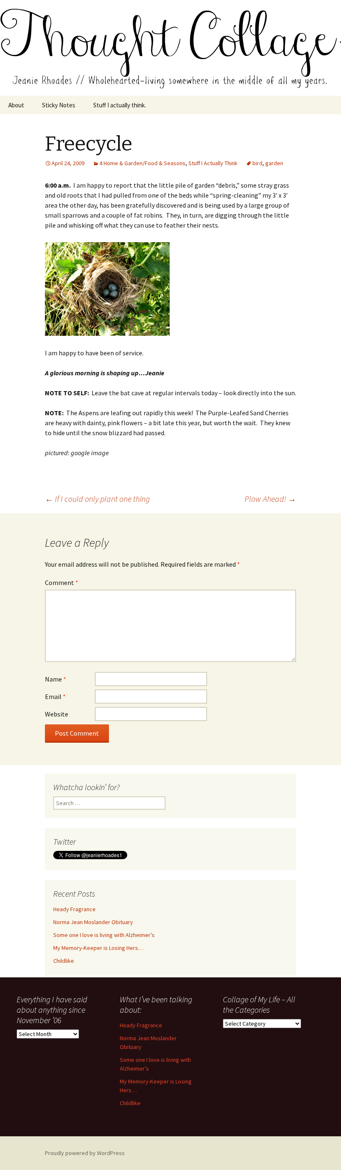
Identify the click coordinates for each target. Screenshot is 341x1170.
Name (55, 679)
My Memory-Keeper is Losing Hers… (98, 948)
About (16, 105)
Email (55, 696)
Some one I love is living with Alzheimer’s (104, 935)
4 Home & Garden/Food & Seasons (142, 163)
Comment (61, 582)
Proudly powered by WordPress (85, 1153)
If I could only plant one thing (97, 498)
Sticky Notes (58, 105)
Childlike (63, 960)
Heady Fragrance (74, 909)
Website (56, 714)
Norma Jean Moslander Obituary (93, 922)
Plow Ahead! (270, 498)
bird (257, 163)
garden (274, 163)
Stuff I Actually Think (212, 163)
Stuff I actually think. (119, 105)
